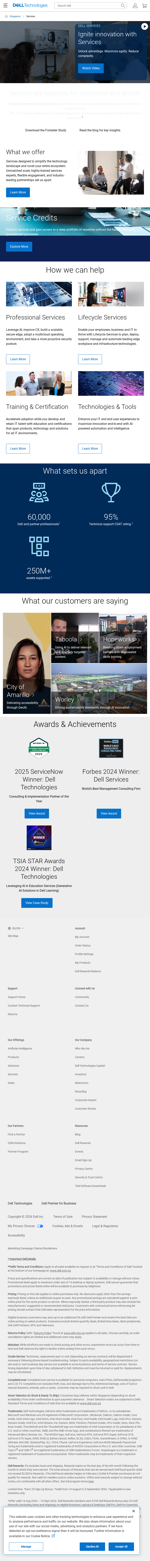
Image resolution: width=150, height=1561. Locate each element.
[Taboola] (75, 638)
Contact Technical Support (24, 1005)
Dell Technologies (20, 1203)
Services (13, 1074)
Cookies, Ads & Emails (67, 1226)
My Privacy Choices (22, 1226)
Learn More (18, 192)
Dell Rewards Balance (88, 971)
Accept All (121, 1546)
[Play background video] (144, 27)
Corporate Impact (85, 1100)
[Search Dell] (123, 6)
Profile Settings (84, 954)
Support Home (16, 997)
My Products (82, 962)
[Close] (133, 1511)
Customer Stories (85, 1108)
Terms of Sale (62, 1217)
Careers (79, 1057)
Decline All (92, 1546)
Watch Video (91, 68)
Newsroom (81, 1082)
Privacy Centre (84, 1168)
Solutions (13, 1065)
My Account (82, 936)
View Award (37, 813)
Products (13, 1057)
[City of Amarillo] (27, 663)
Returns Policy (42, 1333)
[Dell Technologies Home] (30, 5)
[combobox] (90, 6)
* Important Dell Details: (22, 1258)
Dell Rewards (83, 1143)
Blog (77, 1134)
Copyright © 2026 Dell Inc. (26, 1217)
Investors (80, 1074)
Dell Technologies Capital (90, 1065)
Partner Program (18, 1151)
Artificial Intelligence (20, 1048)
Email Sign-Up (83, 1160)
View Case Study (36, 903)
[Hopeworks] (123, 638)
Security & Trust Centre (89, 1177)
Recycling (81, 1091)
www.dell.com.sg (60, 1270)
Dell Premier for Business (59, 1203)
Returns (12, 1014)
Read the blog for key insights (99, 130)
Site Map (13, 935)
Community (82, 997)
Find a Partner (16, 1134)
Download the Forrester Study (45, 130)
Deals (11, 1082)
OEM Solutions (17, 1143)
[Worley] (99, 689)
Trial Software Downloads (90, 1185)
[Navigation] (5, 5)
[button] (135, 5)
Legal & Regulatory (105, 1226)
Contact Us (81, 1005)
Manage (26, 1546)
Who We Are (82, 1048)
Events (79, 1151)
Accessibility (16, 1235)
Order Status (82, 945)
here (91, 1481)
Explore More (19, 246)
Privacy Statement (94, 1217)
